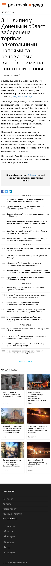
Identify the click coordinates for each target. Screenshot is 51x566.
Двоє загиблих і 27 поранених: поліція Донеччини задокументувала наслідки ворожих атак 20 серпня (28, 271)
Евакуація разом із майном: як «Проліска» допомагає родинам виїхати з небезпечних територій (25, 319)
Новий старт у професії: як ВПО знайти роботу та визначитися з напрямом (27, 232)
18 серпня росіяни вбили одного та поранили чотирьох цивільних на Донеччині (25, 352)
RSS (8, 547)
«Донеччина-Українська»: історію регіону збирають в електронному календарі (24, 264)
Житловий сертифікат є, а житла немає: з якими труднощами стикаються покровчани (26, 296)
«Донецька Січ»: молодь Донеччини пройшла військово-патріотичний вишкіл (25, 208)
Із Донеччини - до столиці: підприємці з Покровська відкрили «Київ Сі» (28, 330)
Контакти (7, 503)
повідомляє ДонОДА (22, 96)
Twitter (10, 531)
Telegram (32, 175)
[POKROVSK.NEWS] (25, 4)
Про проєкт (8, 498)
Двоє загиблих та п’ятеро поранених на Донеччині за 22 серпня (28, 215)
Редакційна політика (12, 513)
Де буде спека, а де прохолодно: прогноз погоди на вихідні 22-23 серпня (28, 249)
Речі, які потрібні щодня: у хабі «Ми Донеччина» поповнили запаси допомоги (26, 337)
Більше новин (25, 361)
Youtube (10, 542)
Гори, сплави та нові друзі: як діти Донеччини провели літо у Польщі (25, 279)
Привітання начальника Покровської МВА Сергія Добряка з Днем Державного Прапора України (27, 222)
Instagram (11, 536)
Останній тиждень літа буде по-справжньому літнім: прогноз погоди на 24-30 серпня (25, 200)
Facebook (11, 526)
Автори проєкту (10, 508)
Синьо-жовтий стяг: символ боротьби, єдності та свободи (27, 257)
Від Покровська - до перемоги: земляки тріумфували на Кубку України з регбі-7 (23, 303)
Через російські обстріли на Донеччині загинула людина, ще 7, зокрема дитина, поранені (27, 239)
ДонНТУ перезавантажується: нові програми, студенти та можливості (25, 289)
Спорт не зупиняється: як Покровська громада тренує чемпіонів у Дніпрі (26, 344)
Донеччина (7, 12)
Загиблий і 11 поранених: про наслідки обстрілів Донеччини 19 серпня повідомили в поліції (27, 311)
